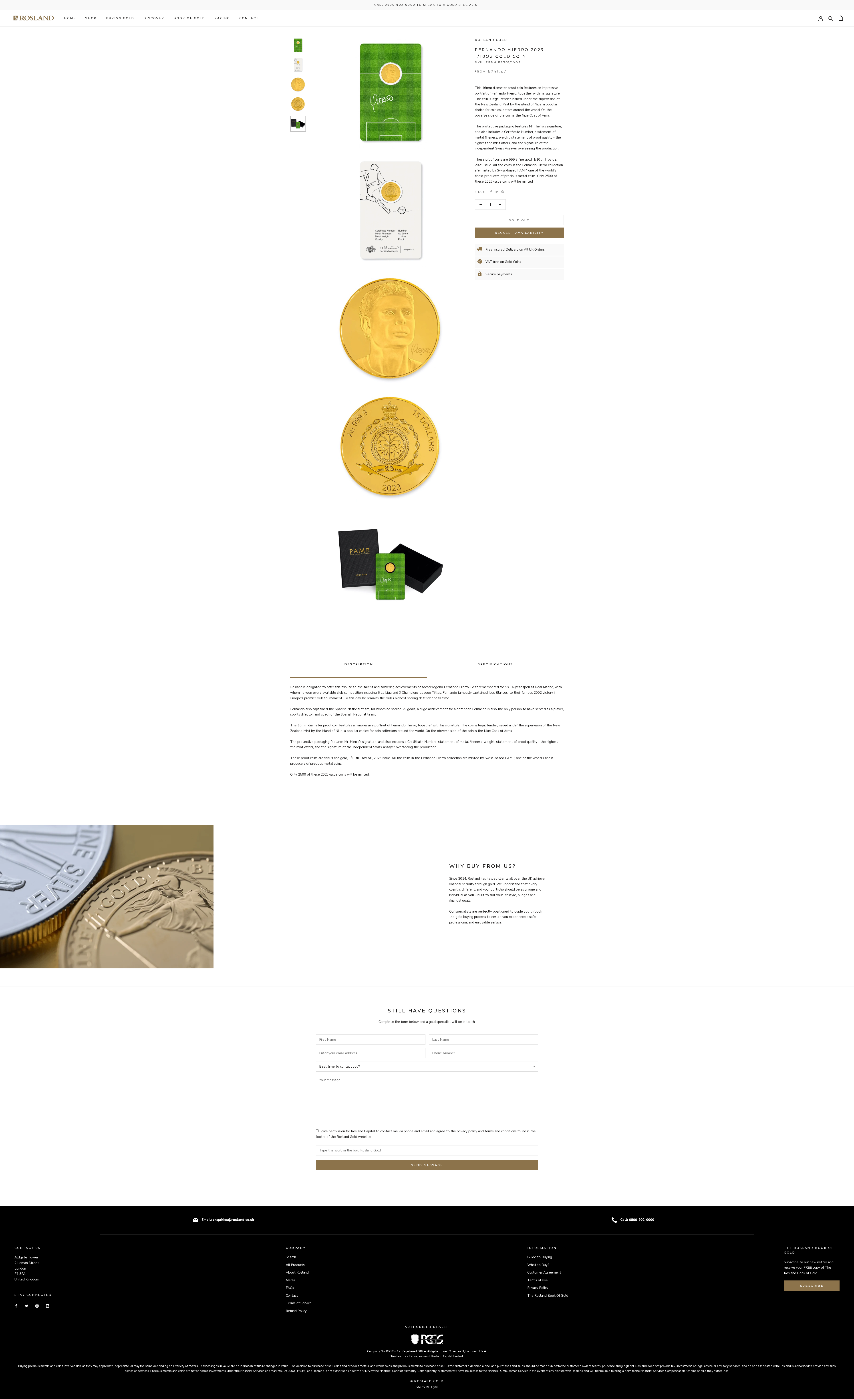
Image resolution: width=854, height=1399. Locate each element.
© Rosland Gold (427, 1381)
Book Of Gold (189, 18)
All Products (295, 1265)
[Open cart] (841, 18)
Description (358, 664)
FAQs (290, 1288)
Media (290, 1280)
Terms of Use (537, 1280)
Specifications (495, 664)
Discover (153, 18)
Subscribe (811, 1285)
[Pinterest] (502, 191)
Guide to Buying (539, 1257)
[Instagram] (37, 1305)
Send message (427, 1165)
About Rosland (297, 1272)
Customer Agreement (544, 1272)
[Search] (830, 18)
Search (291, 1257)
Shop (91, 18)
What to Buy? (538, 1265)
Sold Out (519, 220)
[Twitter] (496, 191)
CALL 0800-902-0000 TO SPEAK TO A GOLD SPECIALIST (426, 4)
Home (70, 18)
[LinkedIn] (47, 1305)
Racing (222, 18)
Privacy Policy (537, 1288)
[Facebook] (491, 191)
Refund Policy (296, 1311)
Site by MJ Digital (427, 1387)
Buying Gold (120, 18)
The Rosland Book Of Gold (547, 1295)
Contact (249, 18)
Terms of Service (299, 1303)
